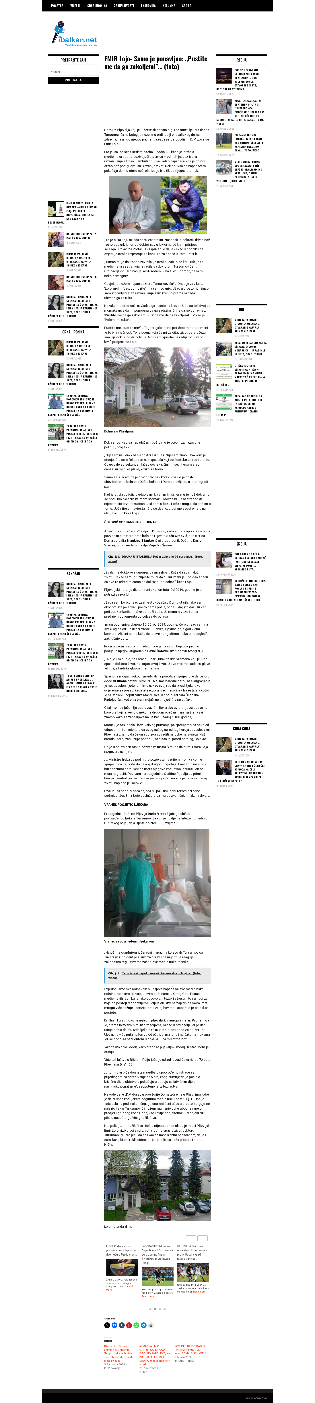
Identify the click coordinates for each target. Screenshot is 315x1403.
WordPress (261, 1398)
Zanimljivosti (124, 5)
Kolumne (169, 5)
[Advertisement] (200, 26)
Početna (57, 5)
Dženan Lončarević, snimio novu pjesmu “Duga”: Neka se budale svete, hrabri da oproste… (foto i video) (119, 1353)
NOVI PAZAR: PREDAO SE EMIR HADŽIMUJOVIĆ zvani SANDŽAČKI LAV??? (190, 1350)
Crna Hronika (97, 5)
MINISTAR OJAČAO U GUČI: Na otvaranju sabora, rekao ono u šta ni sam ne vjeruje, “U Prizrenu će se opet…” (192, 1255)
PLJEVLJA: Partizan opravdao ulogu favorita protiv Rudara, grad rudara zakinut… (157, 1253)
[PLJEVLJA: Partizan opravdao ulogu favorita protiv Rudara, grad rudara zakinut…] (158, 1272)
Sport (186, 5)
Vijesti (75, 5)
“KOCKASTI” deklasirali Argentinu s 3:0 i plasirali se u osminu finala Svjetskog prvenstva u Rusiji (121, 1255)
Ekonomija (148, 5)
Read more (112, 1296)
